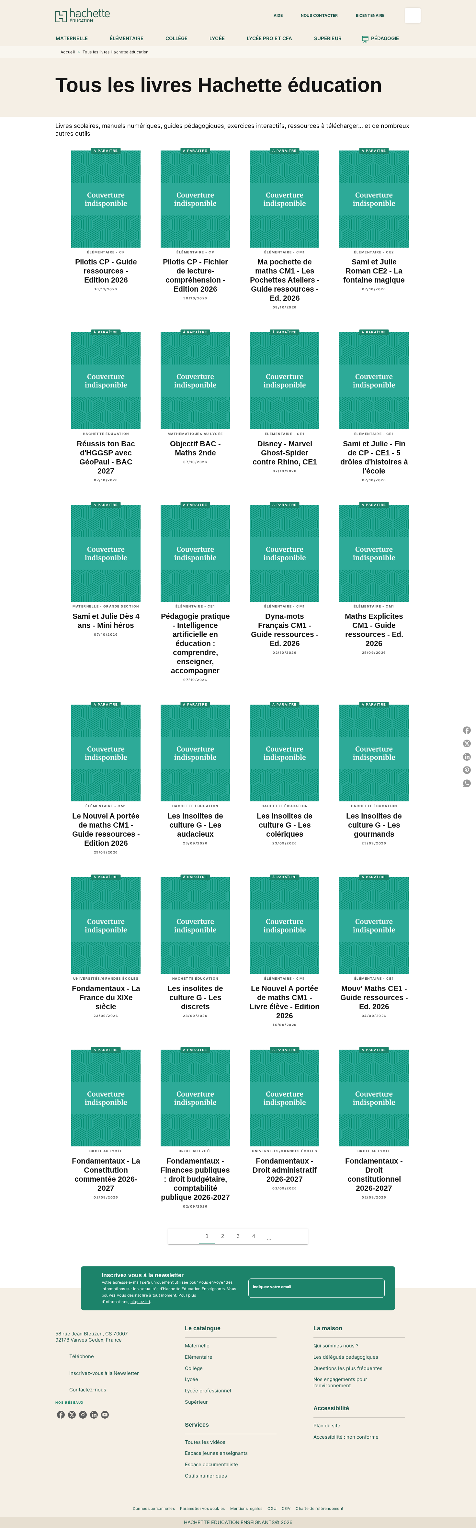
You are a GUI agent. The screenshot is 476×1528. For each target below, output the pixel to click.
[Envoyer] (377, 1288)
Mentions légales (246, 1508)
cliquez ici (140, 1301)
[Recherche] (413, 15)
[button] (274, 15)
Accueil (68, 52)
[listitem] (60, 1414)
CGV (286, 1508)
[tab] (75, 38)
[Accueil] (82, 15)
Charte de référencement (319, 1508)
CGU (272, 1508)
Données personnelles (154, 1508)
